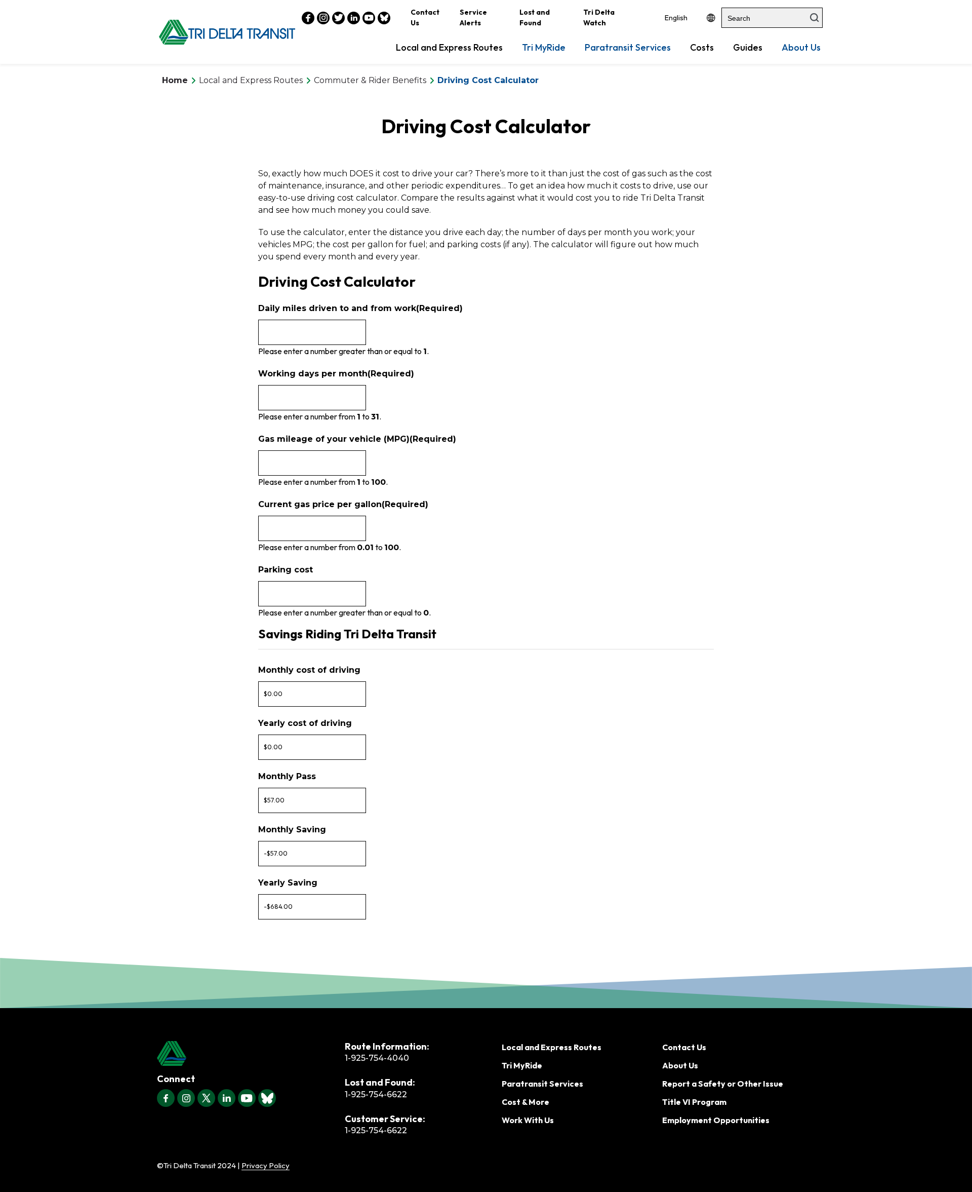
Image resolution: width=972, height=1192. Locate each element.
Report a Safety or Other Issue (722, 1084)
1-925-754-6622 (376, 1094)
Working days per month (336, 373)
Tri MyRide (543, 47)
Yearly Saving (287, 883)
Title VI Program (694, 1102)
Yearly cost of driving (305, 723)
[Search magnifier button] (814, 17)
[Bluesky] (267, 1098)
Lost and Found (534, 17)
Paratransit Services (628, 47)
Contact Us (425, 17)
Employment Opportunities (716, 1120)
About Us (801, 47)
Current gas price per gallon (343, 504)
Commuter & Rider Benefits (370, 80)
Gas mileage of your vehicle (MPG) (357, 439)
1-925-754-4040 (377, 1058)
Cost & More (525, 1102)
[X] (206, 1098)
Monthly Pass (287, 776)
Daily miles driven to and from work (360, 308)
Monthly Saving (292, 829)
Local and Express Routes (449, 47)
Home (175, 80)
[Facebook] (166, 1098)
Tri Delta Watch (599, 17)
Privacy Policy (265, 1165)
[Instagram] (186, 1098)
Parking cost (285, 569)
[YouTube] (247, 1098)
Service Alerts (473, 17)
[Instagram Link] (323, 18)
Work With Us (528, 1120)
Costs (702, 47)
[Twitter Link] (338, 18)
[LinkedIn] (226, 1098)
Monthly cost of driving (309, 670)
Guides (747, 47)
